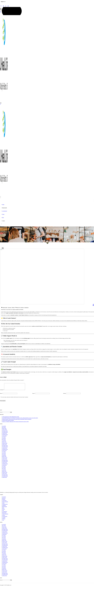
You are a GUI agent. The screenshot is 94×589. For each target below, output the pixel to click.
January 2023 (4, 473)
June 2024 (4, 452)
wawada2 (3, 517)
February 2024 (4, 457)
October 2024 (4, 546)
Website (64, 393)
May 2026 (4, 427)
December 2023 (5, 460)
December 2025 (5, 529)
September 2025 (5, 434)
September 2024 (5, 449)
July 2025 (4, 535)
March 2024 (4, 456)
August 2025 (4, 435)
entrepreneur (4, 500)
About (3, 214)
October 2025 (4, 433)
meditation (4, 505)
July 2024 (4, 451)
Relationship (4, 512)
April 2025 (4, 440)
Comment (2, 389)
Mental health (4, 207)
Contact (3, 220)
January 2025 (4, 444)
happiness (22, 307)
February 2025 (4, 443)
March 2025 (4, 441)
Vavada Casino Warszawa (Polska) (8, 420)
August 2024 (4, 450)
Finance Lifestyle (5, 501)
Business (3, 499)
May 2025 (4, 439)
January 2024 (4, 557)
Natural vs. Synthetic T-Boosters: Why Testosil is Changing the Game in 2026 (15, 421)
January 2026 (4, 429)
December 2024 (5, 445)
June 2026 (4, 426)
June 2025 (4, 438)
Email (33, 393)
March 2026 (4, 428)
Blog (3, 217)
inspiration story (5, 504)
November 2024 (5, 446)
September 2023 (5, 463)
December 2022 (5, 474)
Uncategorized (4, 516)
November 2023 (5, 461)
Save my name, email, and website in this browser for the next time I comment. (14, 397)
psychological (4, 511)
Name (1, 393)
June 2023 (4, 467)
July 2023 (4, 466)
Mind (3, 507)
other (3, 510)
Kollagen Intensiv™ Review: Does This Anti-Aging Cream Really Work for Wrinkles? (16, 419)
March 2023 (4, 471)
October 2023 (4, 462)
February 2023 (4, 472)
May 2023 (4, 468)
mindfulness (26, 307)
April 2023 (4, 568)
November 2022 (5, 574)
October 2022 (4, 477)
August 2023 (4, 563)
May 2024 (4, 454)
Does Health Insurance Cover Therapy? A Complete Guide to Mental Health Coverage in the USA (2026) (20, 417)
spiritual (3, 515)
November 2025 (5, 432)
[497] (0, 104)
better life (18, 307)
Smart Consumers (5, 513)
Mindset (13, 307)
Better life (3, 498)
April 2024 (4, 455)
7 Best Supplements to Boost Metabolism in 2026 (10, 416)
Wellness (3, 518)
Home (3, 204)
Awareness (9, 307)
